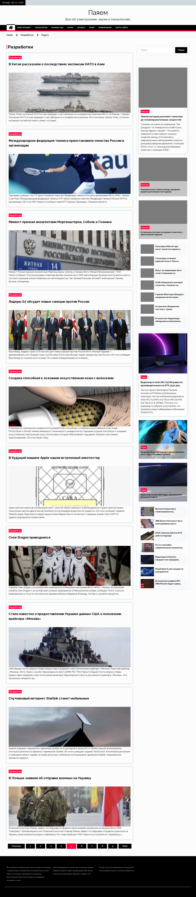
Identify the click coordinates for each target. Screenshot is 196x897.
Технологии (41, 28)
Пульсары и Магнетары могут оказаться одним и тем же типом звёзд (167, 248)
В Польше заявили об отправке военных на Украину (50, 778)
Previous (16, 846)
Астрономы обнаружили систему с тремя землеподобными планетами (167, 308)
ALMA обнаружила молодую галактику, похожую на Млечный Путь (169, 284)
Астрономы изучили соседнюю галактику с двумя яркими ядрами (162, 233)
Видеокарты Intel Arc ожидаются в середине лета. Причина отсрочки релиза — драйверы (167, 558)
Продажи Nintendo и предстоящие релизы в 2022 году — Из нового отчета (162, 453)
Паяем (98, 12)
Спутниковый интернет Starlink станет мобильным (49, 698)
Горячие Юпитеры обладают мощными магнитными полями (169, 296)
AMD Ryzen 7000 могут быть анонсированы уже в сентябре (169, 522)
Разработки (57, 28)
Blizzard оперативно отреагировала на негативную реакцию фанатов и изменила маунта (169, 510)
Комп (92, 28)
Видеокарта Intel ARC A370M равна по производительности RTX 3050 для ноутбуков (162, 384)
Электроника (24, 28)
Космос (81, 28)
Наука (70, 28)
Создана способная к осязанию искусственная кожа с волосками (61, 378)
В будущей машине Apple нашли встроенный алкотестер (54, 458)
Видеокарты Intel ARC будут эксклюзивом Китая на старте (161, 496)
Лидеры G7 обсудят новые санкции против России (49, 301)
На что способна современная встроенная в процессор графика (168, 546)
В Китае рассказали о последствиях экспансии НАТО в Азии (57, 64)
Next (125, 846)
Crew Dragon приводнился (29, 537)
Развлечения (105, 28)
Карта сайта (121, 28)
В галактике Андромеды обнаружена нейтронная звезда (167, 320)
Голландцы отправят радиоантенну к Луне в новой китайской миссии (167, 260)
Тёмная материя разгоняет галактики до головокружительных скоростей (162, 118)
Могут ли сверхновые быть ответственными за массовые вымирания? (168, 272)
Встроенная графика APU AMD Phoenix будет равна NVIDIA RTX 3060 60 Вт (167, 582)
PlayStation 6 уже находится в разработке (169, 570)
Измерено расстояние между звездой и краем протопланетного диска (160, 190)
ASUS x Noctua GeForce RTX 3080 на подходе (168, 534)
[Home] (11, 27)
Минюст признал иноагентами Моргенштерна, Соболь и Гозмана (60, 222)
